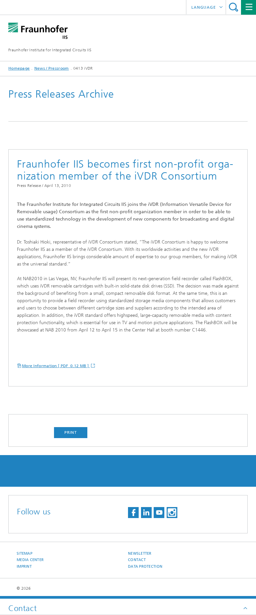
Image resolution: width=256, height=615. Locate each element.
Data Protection (145, 566)
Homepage (19, 68)
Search (233, 7)
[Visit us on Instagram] (172, 512)
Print (70, 432)
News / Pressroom (51, 68)
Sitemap (24, 553)
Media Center (30, 560)
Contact (137, 560)
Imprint (24, 566)
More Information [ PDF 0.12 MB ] (56, 365)
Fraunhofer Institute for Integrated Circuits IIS (49, 50)
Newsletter (140, 553)
